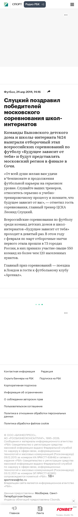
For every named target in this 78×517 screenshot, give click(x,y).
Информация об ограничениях (23, 392)
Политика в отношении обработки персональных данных (35, 414)
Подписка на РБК (50, 378)
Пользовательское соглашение (23, 406)
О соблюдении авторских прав (23, 399)
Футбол (9, 91)
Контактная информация (19, 371)
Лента (40, 513)
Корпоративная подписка (20, 385)
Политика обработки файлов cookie (26, 423)
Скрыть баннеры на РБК (19, 378)
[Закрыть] (73, 501)
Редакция (47, 371)
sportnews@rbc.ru (15, 479)
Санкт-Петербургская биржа (31, 494)
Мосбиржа (41, 493)
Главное (14, 513)
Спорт (17, 4)
